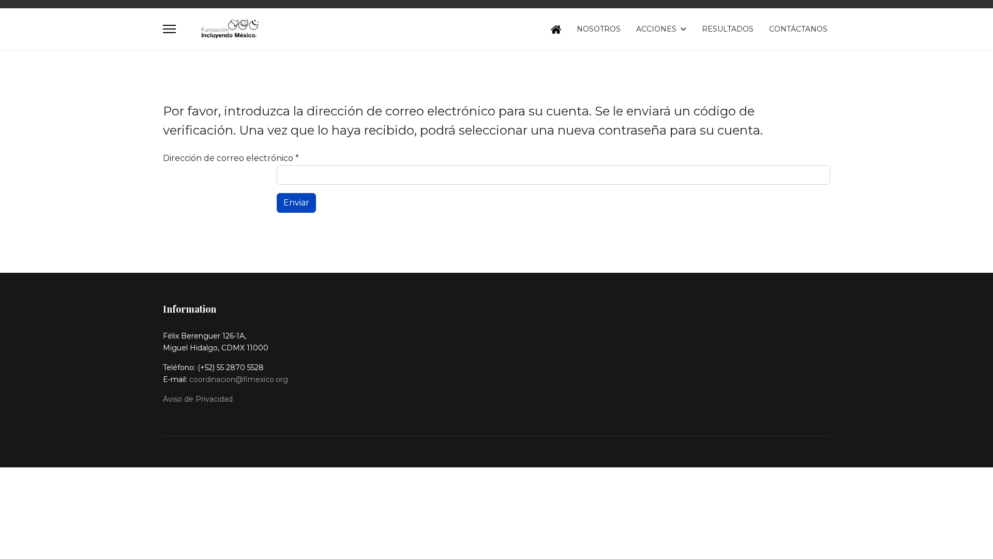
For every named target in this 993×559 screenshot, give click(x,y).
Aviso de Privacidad (198, 399)
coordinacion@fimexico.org (238, 379)
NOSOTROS (599, 29)
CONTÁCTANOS (798, 29)
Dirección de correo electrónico (231, 158)
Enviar (296, 203)
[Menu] (169, 29)
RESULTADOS (728, 29)
